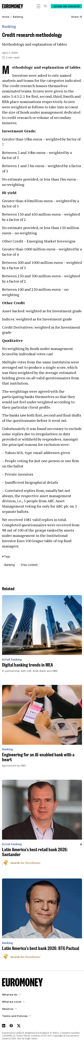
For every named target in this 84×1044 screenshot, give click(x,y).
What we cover (11, 1001)
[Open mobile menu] (38, 6)
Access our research (66, 6)
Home (5, 16)
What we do (9, 994)
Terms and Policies (15, 1016)
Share (75, 16)
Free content (29, 564)
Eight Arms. (31, 1038)
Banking (18, 16)
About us (7, 1008)
